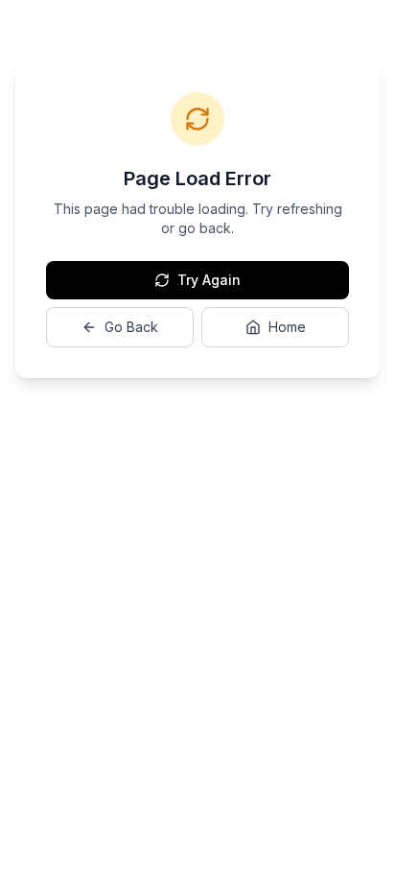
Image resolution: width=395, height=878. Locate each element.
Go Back (131, 327)
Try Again (209, 280)
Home (287, 327)
